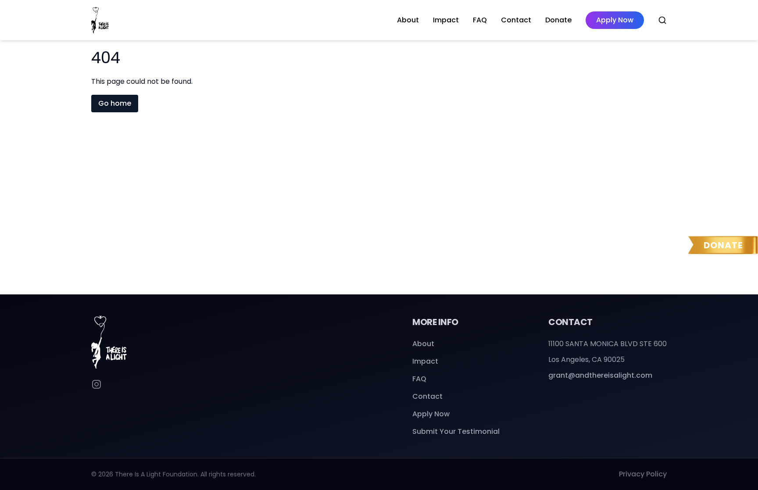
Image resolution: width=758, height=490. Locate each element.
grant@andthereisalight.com (600, 375)
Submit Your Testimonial (456, 431)
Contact (516, 20)
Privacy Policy (643, 474)
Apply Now (431, 414)
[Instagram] (96, 384)
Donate (558, 20)
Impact (446, 20)
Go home (114, 103)
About (408, 20)
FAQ (480, 20)
